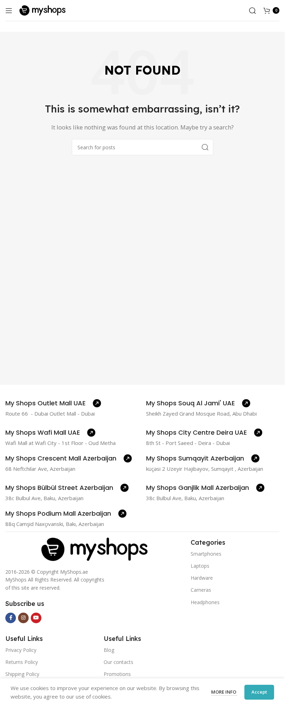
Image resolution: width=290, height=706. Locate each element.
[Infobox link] (53, 403)
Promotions (117, 674)
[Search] (252, 11)
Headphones (205, 602)
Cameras (201, 589)
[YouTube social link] (36, 618)
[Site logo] (42, 9)
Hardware (202, 577)
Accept (259, 692)
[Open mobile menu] (9, 11)
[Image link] (94, 548)
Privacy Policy (20, 650)
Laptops (200, 565)
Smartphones (206, 553)
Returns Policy (21, 662)
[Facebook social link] (10, 618)
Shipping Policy (22, 674)
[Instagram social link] (23, 618)
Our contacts (118, 662)
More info (224, 692)
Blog (109, 650)
